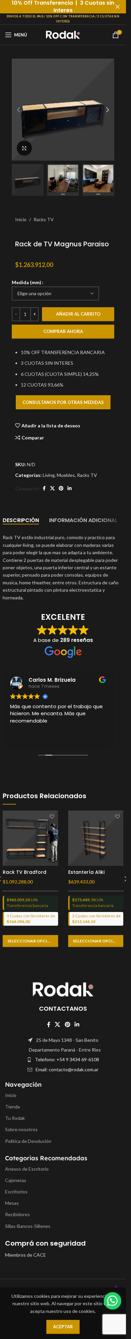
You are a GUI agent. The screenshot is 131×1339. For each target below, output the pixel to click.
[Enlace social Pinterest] (61, 488)
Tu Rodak (15, 1118)
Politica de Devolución (28, 1141)
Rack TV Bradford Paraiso (24, 875)
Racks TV (44, 219)
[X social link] (52, 488)
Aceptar (63, 1326)
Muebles (66, 475)
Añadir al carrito (78, 314)
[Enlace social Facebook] (44, 488)
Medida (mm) (26, 282)
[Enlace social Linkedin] (70, 488)
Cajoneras (15, 1180)
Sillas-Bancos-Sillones (27, 1226)
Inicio (21, 219)
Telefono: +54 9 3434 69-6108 (67, 1060)
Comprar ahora (63, 331)
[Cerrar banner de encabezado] (117, 6)
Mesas (12, 1203)
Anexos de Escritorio (27, 1169)
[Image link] (63, 989)
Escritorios (16, 1191)
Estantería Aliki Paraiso (86, 875)
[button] (18, 109)
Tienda (12, 1106)
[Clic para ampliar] (24, 148)
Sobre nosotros (21, 1130)
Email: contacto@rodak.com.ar (67, 1069)
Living (49, 475)
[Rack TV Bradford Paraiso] (30, 838)
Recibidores (17, 1215)
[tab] (21, 520)
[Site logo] (63, 34)
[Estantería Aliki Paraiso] (96, 838)
